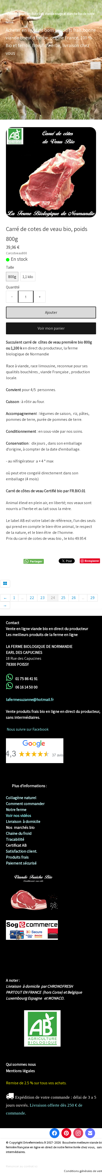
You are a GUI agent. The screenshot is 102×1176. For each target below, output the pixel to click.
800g (12, 276)
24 (53, 597)
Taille (10, 267)
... (22, 597)
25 (63, 597)
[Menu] (95, 65)
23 (42, 597)
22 (32, 597)
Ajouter (51, 312)
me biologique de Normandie (30, 1058)
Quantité (13, 287)
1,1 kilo (28, 276)
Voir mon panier (51, 328)
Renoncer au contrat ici (21, 1166)
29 (92, 597)
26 (74, 597)
